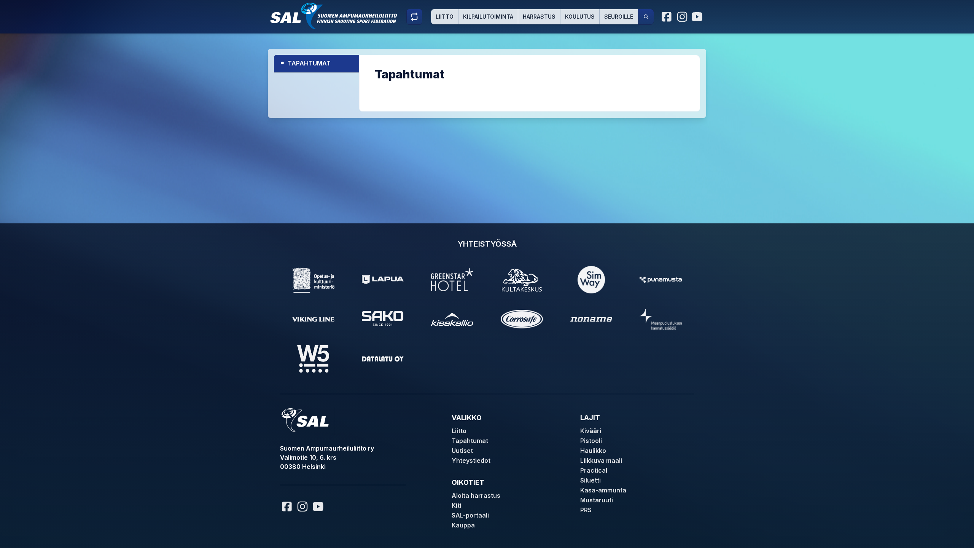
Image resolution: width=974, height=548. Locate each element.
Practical (593, 470)
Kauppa (463, 525)
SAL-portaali (470, 515)
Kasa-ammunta (603, 490)
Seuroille (618, 16)
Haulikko (593, 450)
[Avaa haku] (646, 16)
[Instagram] (682, 17)
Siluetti (590, 480)
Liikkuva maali (601, 460)
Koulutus (580, 16)
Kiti (456, 505)
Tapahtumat (305, 62)
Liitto (445, 16)
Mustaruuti (596, 500)
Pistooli (591, 440)
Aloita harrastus (476, 495)
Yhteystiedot (471, 460)
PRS (586, 510)
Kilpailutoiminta (488, 16)
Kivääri (590, 431)
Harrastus (539, 16)
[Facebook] (667, 17)
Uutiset (462, 450)
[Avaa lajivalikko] (414, 16)
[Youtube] (698, 16)
